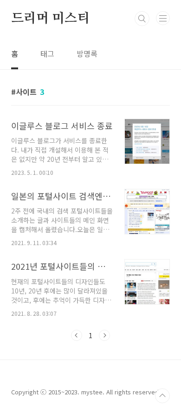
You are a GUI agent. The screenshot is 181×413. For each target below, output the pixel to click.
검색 (142, 19)
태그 (47, 53)
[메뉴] (163, 18)
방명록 (87, 53)
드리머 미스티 (50, 18)
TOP (162, 395)
